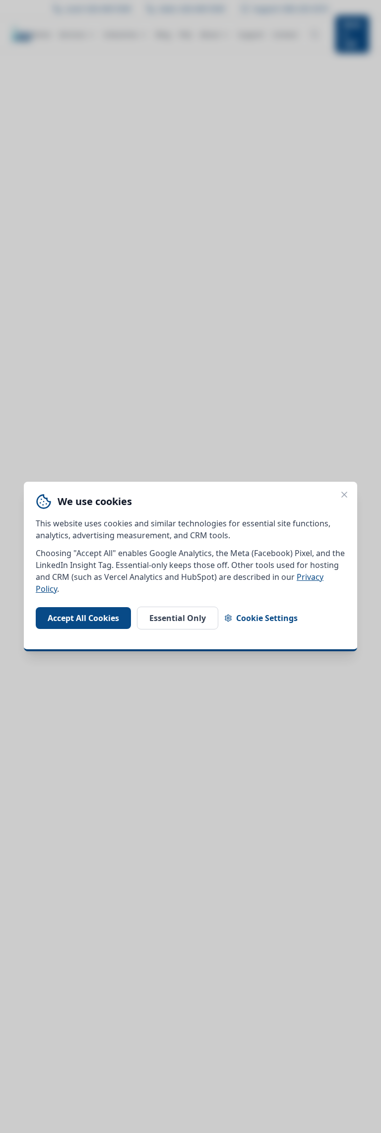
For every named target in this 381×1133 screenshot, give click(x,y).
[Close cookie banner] (344, 495)
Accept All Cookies (83, 618)
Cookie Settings (267, 618)
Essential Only (177, 618)
